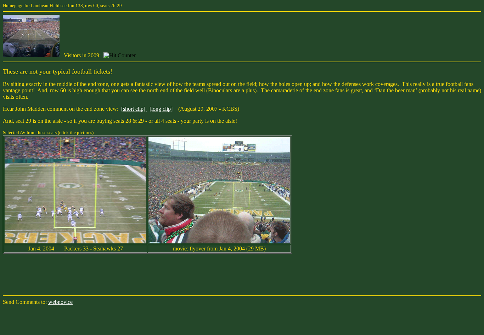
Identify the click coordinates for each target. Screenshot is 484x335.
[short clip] (134, 109)
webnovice (60, 302)
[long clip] (161, 109)
